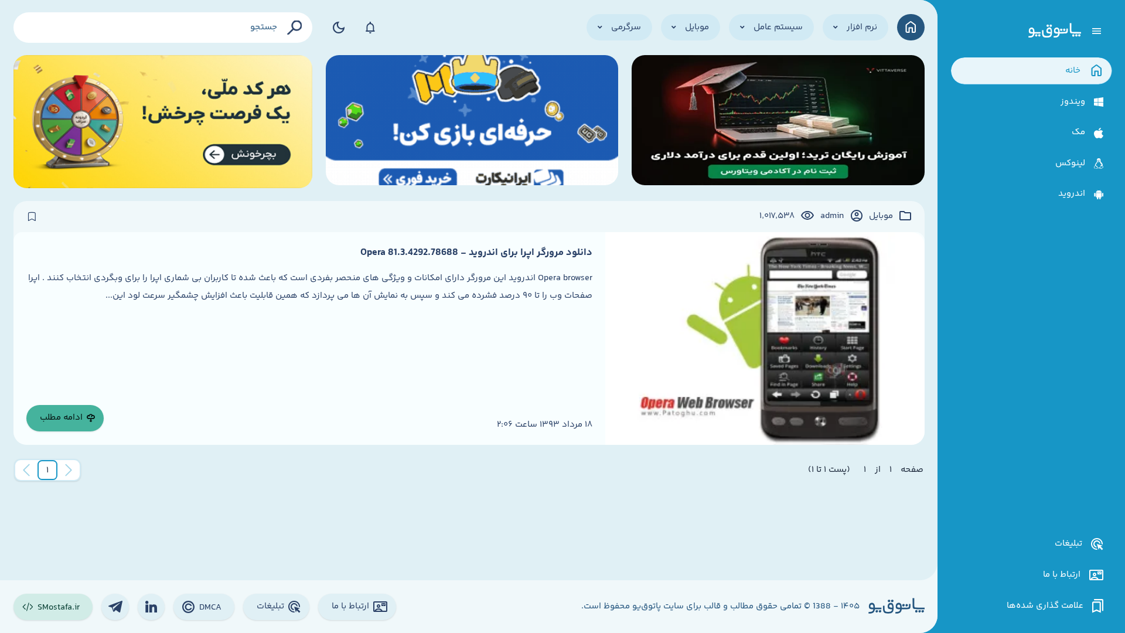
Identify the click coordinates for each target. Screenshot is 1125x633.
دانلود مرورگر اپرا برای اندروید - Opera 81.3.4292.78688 (476, 252)
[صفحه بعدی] (26, 470)
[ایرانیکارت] (472, 121)
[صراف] (163, 121)
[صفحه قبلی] (68, 470)
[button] (47, 470)
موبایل (881, 216)
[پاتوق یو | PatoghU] (1054, 31)
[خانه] (911, 27)
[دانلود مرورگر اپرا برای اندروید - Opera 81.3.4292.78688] (764, 338)
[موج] (778, 121)
